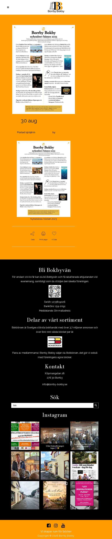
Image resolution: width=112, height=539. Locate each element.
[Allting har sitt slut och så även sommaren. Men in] (55, 495)
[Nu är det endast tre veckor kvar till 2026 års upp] (25, 436)
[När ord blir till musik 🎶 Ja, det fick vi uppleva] (25, 465)
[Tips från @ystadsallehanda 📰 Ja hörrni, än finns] (84, 465)
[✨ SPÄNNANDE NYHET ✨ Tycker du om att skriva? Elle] (84, 495)
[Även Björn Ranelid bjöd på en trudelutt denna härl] (84, 436)
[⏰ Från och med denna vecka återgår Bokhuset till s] (55, 465)
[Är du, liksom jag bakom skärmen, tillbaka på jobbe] (25, 495)
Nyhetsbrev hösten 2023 (43, 219)
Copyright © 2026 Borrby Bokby (56, 536)
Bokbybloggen (44, 132)
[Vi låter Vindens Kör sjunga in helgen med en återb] (55, 436)
